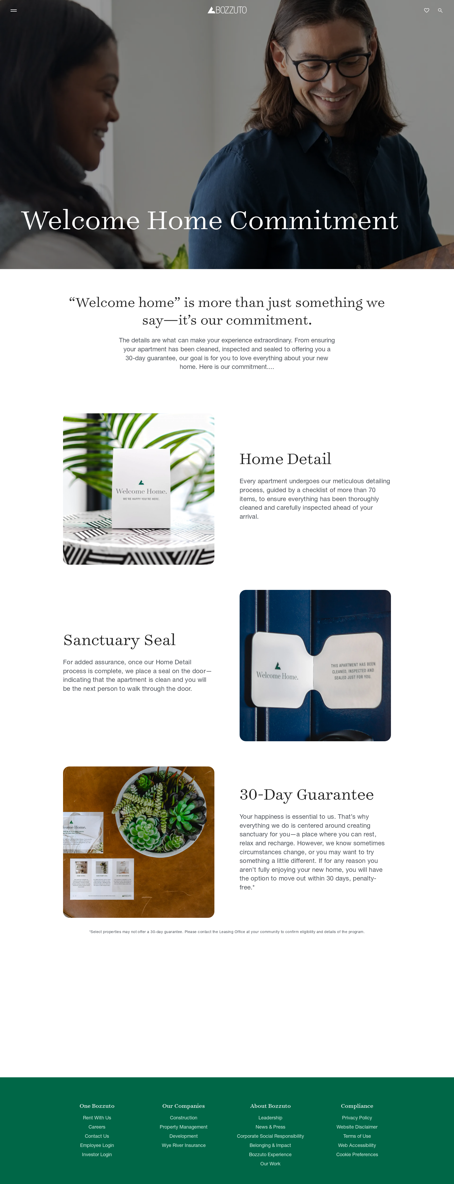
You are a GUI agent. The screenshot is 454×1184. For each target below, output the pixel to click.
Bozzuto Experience (270, 1154)
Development (183, 1136)
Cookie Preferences (357, 1154)
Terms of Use (357, 1136)
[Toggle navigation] (13, 10)
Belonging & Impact (270, 1145)
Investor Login (97, 1154)
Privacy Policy (357, 1118)
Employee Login (97, 1145)
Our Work (270, 1164)
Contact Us (97, 1136)
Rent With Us (97, 1118)
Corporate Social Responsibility (270, 1136)
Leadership (270, 1118)
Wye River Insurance (184, 1145)
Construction (183, 1118)
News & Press (270, 1127)
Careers (97, 1127)
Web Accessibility (357, 1145)
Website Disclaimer (357, 1127)
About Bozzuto (270, 1106)
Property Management (184, 1127)
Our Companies (183, 1106)
